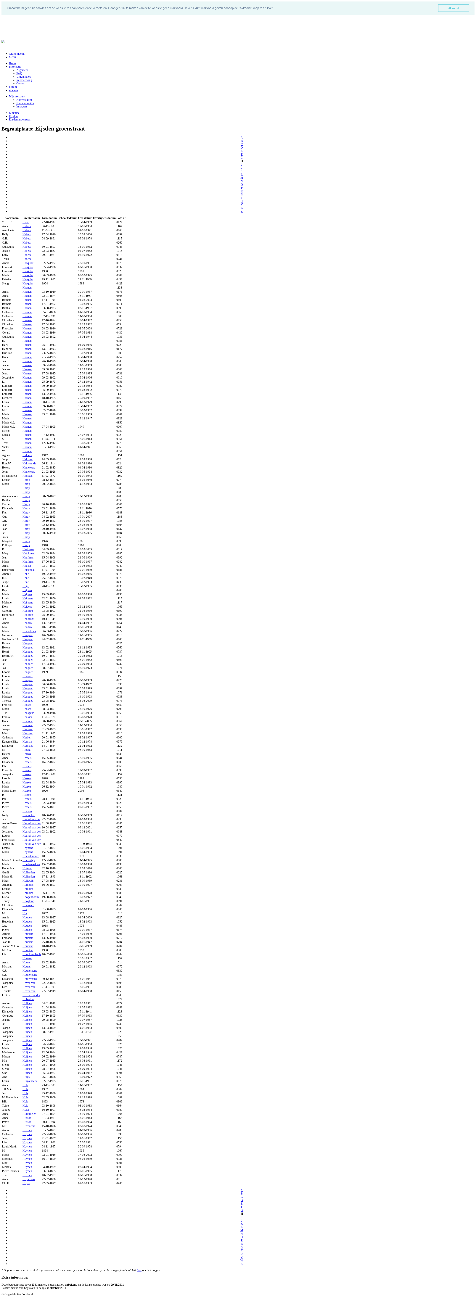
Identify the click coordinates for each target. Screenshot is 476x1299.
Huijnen (27, 1003)
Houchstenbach (31, 954)
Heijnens (27, 598)
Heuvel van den (31, 823)
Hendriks (27, 610)
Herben (26, 737)
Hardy (26, 488)
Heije (25, 573)
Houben (27, 917)
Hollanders (28, 872)
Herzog (26, 753)
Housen (27, 958)
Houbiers (27, 933)
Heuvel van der (31, 839)
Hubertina (28, 999)
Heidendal (28, 569)
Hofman (27, 868)
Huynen (27, 1130)
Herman (27, 741)
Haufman (27, 557)
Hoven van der (31, 995)
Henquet (27, 635)
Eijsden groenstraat (20, 119)
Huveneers (28, 1126)
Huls (25, 1085)
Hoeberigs (28, 860)
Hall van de (29, 463)
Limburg (14, 112)
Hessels (26, 757)
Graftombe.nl (17, 53)
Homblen (27, 884)
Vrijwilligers (23, 76)
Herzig (26, 749)
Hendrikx (28, 618)
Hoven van (29, 982)
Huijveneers (29, 1081)
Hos (24, 909)
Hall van (27, 459)
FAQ (19, 73)
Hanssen (27, 475)
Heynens (27, 847)
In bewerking (24, 80)
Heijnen (27, 590)
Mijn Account (17, 96)
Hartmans (28, 549)
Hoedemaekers (31, 864)
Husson (26, 1117)
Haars (25, 222)
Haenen (27, 287)
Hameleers (28, 467)
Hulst (25, 1109)
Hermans (27, 745)
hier (139, 1270)
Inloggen (21, 106)
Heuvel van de (31, 819)
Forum (13, 86)
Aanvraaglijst (24, 99)
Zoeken (13, 90)
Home (12, 63)
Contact (20, 83)
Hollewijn (28, 880)
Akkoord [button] (453, 8)
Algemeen (22, 70)
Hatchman (28, 553)
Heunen (27, 811)
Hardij (26, 479)
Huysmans (28, 1179)
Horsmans (28, 905)
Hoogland (28, 901)
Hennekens (29, 631)
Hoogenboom (30, 897)
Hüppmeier (29, 1113)
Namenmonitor (25, 103)
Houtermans (29, 970)
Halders (27, 455)
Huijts (26, 1077)
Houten (26, 962)
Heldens (27, 606)
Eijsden (13, 116)
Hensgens (28, 712)
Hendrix (27, 622)
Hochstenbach (30, 856)
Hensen (26, 704)
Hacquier (27, 263)
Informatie (15, 66)
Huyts (26, 1183)
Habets (26, 226)
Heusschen (28, 815)
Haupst (26, 565)
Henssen (27, 717)
